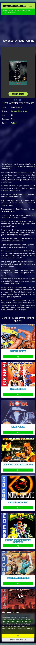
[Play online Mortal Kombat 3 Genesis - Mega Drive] (18, 488)
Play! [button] (18, 357)
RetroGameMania (14, 6)
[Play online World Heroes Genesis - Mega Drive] (18, 374)
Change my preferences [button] (18, 640)
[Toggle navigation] (30, 6)
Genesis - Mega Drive (22, 10)
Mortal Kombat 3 (18, 502)
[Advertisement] (18, 25)
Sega (11, 10)
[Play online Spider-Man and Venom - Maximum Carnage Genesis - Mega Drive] (18, 601)
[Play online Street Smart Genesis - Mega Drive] (18, 336)
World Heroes (18, 389)
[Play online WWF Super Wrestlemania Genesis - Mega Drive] (18, 450)
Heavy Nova (18, 427)
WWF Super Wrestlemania (18, 465)
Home (5, 10)
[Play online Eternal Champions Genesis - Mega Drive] (18, 563)
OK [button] (18, 636)
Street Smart (18, 351)
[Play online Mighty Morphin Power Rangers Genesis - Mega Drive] (18, 525)
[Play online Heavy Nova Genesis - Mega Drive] (18, 412)
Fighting (14, 123)
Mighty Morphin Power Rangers (18, 541)
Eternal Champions (18, 578)
